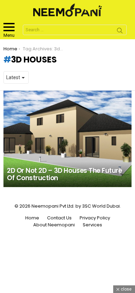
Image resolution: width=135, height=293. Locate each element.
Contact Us (59, 218)
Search (120, 32)
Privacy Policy (95, 218)
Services (92, 225)
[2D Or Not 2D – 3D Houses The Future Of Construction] (67, 139)
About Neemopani (54, 225)
